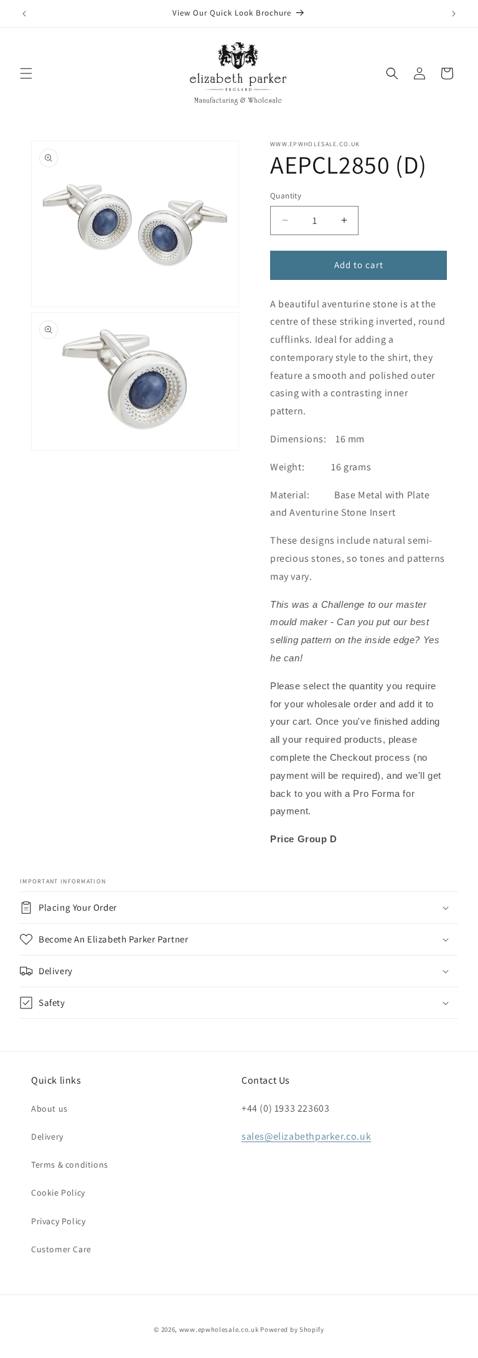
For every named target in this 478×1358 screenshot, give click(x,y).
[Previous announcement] (24, 13)
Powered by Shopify (292, 1329)
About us (49, 1108)
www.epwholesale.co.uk (219, 1329)
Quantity (285, 195)
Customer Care (61, 1249)
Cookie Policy (58, 1192)
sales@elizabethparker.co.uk (306, 1136)
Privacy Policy (58, 1221)
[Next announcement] (453, 13)
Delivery (47, 1136)
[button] (26, 73)
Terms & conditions (69, 1164)
